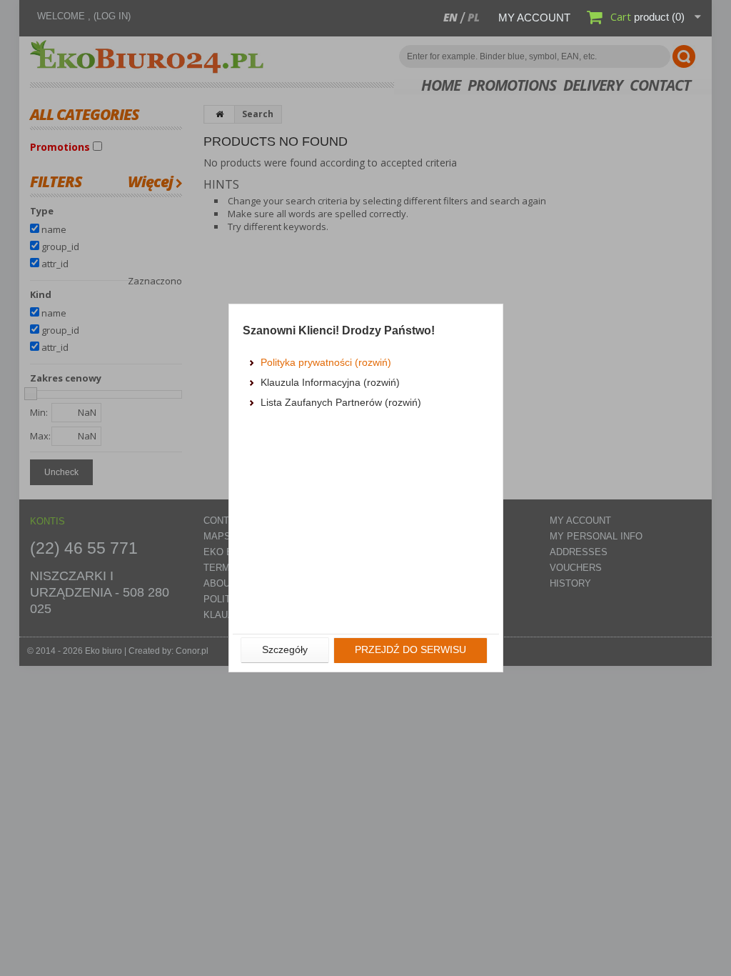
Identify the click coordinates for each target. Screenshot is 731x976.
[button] (285, 650)
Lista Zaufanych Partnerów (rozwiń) (341, 402)
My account (534, 17)
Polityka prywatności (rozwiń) (326, 362)
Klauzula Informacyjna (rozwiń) (330, 382)
